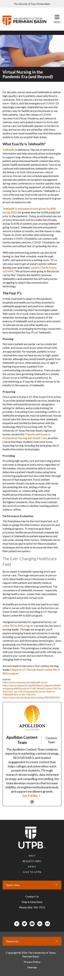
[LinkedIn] (32, 802)
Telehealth (9, 149)
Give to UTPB (32, 872)
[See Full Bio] (40, 796)
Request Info (32, 861)
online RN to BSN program (18, 625)
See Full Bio (30, 796)
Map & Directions (32, 901)
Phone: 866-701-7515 (32, 907)
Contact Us (32, 896)
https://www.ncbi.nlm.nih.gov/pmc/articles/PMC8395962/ (31, 697)
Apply (32, 866)
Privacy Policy (32, 961)
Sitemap (32, 967)
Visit (32, 855)
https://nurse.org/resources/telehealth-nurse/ (25, 682)
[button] (57, 22)
